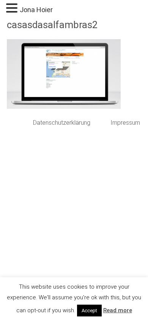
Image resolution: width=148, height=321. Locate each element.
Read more (117, 310)
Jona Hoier (36, 10)
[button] (13, 8)
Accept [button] (89, 310)
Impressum (125, 122)
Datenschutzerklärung (61, 122)
